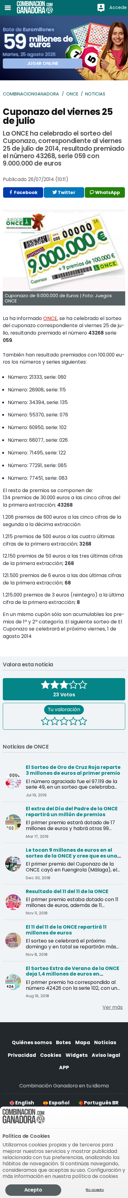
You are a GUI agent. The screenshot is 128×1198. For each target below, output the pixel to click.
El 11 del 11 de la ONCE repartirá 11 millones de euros (66, 929)
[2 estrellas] (54, 722)
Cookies (50, 1055)
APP (64, 1067)
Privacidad (22, 1055)
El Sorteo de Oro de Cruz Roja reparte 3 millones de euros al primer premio (73, 770)
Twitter (66, 192)
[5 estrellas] (82, 722)
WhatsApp (107, 192)
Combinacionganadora (31, 94)
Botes (63, 1042)
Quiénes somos (32, 1042)
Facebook (25, 192)
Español (59, 1102)
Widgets (77, 1055)
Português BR (100, 1102)
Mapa (82, 1042)
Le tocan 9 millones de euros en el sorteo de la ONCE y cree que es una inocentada (71, 855)
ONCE (72, 94)
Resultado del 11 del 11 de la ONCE (67, 891)
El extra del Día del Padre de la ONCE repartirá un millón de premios (72, 811)
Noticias (95, 94)
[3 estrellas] (64, 722)
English (24, 1102)
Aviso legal (106, 1055)
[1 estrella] (45, 722)
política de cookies (95, 1176)
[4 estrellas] (73, 722)
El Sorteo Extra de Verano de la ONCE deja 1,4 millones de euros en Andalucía (72, 974)
